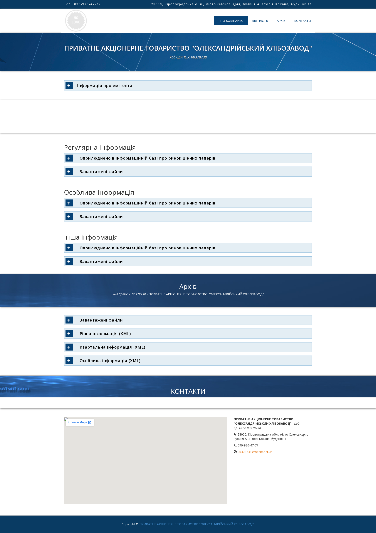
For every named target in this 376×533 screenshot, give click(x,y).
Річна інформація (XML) (104, 333)
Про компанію (230, 21)
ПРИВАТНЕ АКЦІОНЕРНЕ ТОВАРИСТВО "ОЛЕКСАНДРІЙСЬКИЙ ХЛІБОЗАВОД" (197, 524)
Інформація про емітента (105, 85)
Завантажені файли (100, 171)
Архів (281, 21)
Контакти (302, 21)
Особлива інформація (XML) (109, 360)
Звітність (260, 21)
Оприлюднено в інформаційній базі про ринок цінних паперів (146, 158)
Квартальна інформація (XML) (111, 347)
